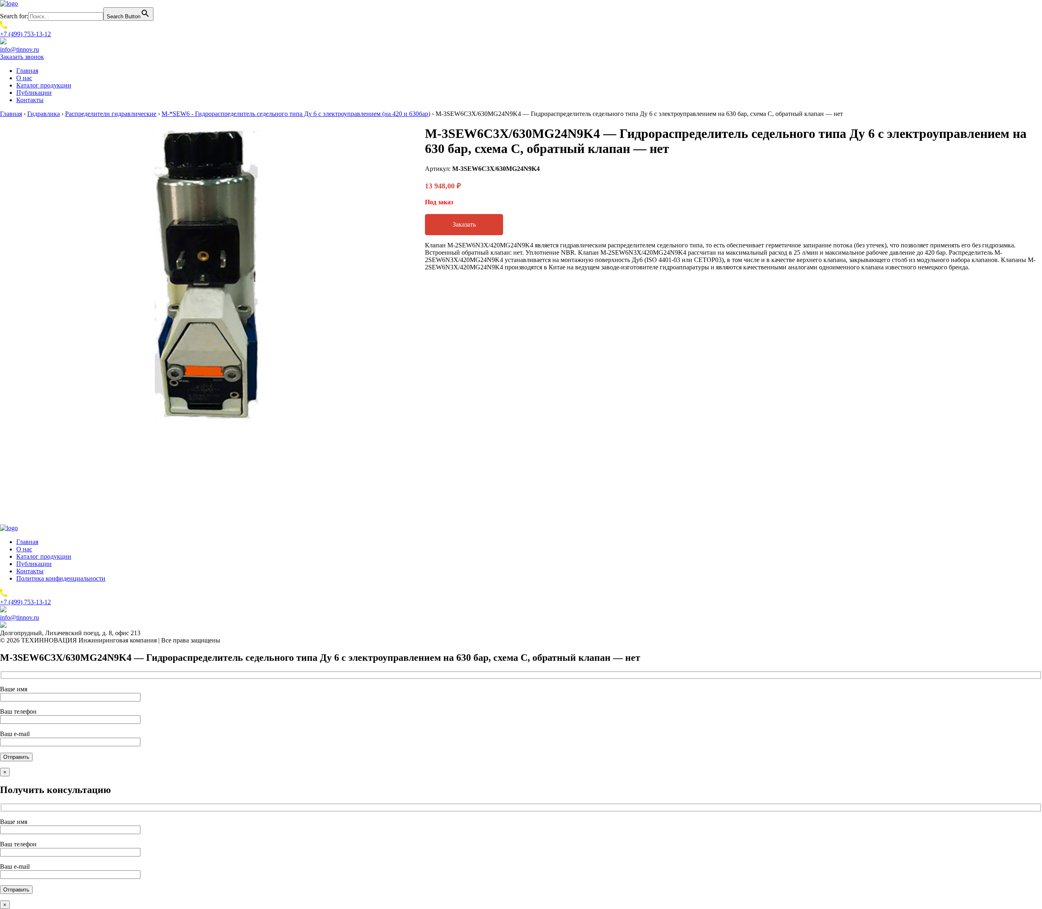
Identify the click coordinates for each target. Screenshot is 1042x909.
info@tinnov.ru (19, 49)
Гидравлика (43, 113)
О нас (24, 77)
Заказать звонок (22, 56)
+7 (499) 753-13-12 (25, 34)
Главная (27, 70)
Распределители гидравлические (110, 113)
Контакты (30, 99)
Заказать (464, 224)
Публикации (34, 92)
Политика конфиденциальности (60, 578)
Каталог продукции (43, 85)
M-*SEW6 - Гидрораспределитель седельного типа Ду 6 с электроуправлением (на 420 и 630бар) (296, 113)
